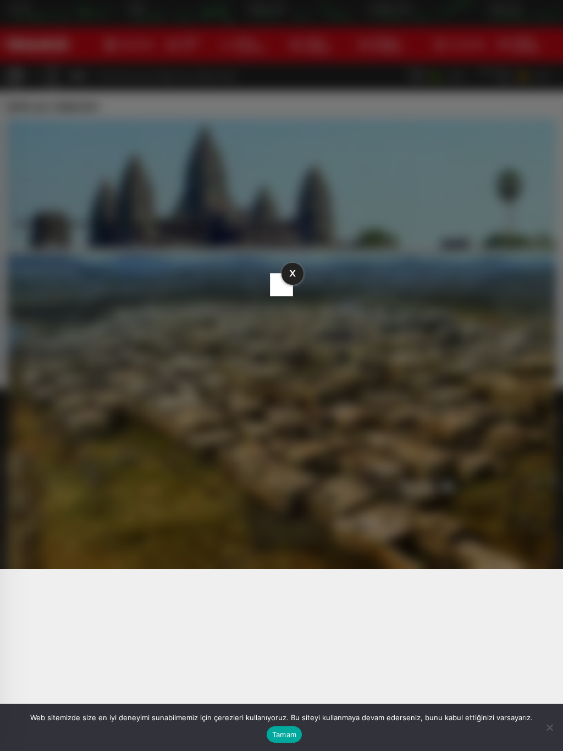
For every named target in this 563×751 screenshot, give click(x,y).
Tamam (284, 734)
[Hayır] (549, 727)
